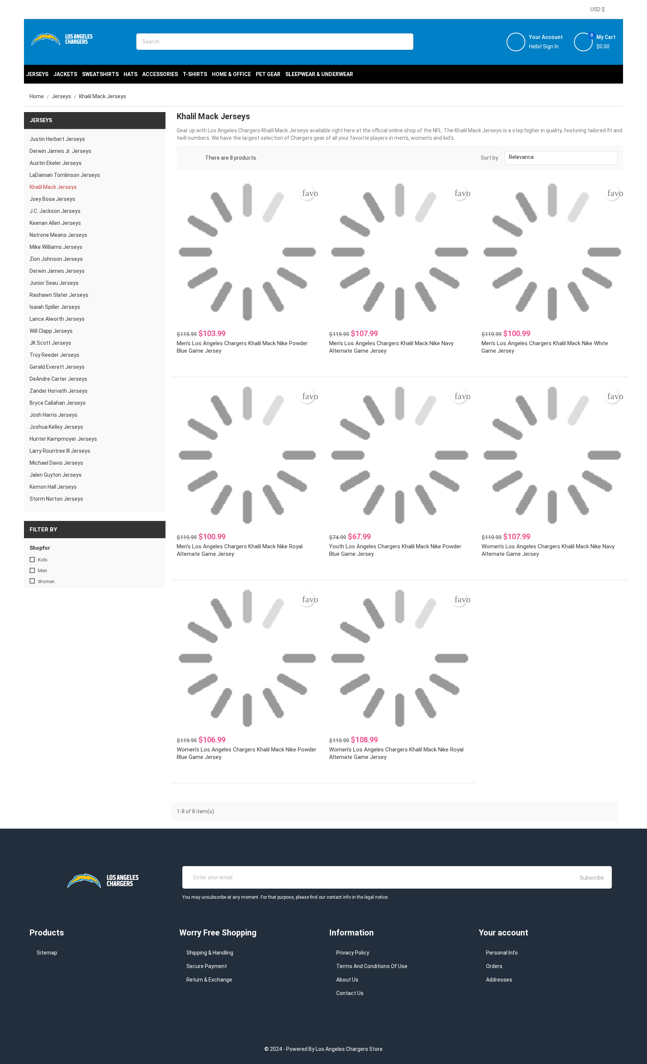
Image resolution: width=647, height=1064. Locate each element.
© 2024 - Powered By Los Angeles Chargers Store (323, 1049)
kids (43, 560)
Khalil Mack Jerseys (53, 187)
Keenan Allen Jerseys (55, 223)
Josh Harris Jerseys (54, 415)
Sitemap (47, 953)
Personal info (502, 953)
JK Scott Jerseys (50, 343)
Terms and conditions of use (371, 966)
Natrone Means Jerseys (58, 235)
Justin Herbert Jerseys (57, 139)
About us (347, 980)
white (44, 632)
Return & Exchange (209, 980)
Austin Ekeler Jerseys (56, 163)
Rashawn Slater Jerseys (59, 295)
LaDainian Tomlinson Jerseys (65, 175)
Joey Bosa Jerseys (52, 199)
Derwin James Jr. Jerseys (60, 151)
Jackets (65, 74)
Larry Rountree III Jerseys (60, 451)
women (46, 581)
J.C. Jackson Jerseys (55, 211)
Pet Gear (268, 74)
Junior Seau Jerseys (54, 283)
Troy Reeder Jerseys (54, 355)
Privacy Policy (352, 953)
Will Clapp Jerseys (51, 331)
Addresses (499, 980)
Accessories (160, 74)
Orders (494, 966)
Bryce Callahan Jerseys (58, 403)
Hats (130, 74)
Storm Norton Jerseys (56, 499)
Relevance (560, 158)
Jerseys (37, 74)
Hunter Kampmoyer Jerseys (63, 439)
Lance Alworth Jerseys (57, 319)
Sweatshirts (100, 74)
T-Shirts (195, 74)
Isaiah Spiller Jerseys (55, 307)
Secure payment (206, 966)
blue (42, 611)
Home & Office (231, 74)
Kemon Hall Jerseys (53, 487)
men (42, 570)
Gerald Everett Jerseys (57, 367)
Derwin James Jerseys (57, 271)
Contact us (350, 993)
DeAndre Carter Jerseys (58, 379)
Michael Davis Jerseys (56, 463)
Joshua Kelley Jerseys (56, 427)
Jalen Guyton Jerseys (56, 475)
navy (43, 622)
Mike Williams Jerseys (56, 247)
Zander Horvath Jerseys (59, 391)
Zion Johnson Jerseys (56, 259)
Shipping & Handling (209, 953)
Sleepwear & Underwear (319, 74)
